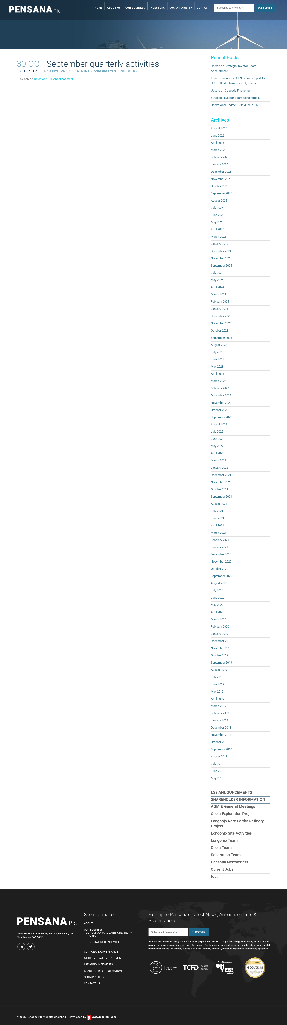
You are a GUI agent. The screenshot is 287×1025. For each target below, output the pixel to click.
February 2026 (220, 157)
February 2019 (220, 713)
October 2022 (219, 410)
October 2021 (219, 489)
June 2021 (217, 518)
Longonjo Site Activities (231, 833)
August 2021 (219, 504)
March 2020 (218, 619)
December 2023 (221, 316)
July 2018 (217, 763)
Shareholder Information (238, 799)
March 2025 (218, 236)
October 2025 (219, 186)
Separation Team (226, 855)
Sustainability (94, 977)
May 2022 (217, 446)
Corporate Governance (101, 951)
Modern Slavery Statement (103, 958)
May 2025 (217, 222)
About (88, 923)
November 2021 (221, 482)
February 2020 (220, 626)
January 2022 (219, 467)
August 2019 (219, 670)
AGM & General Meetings (233, 806)
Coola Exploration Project (233, 813)
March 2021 (218, 532)
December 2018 (221, 727)
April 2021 (217, 525)
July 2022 (217, 431)
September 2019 (221, 662)
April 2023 (217, 374)
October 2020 (219, 569)
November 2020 (221, 561)
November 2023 (221, 323)
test (214, 876)
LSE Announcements (231, 792)
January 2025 (219, 244)
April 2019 (217, 699)
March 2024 (218, 294)
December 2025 (221, 171)
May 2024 (217, 280)
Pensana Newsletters (229, 862)
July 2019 (217, 677)
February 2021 (220, 540)
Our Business (93, 929)
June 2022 (217, 439)
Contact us (92, 983)
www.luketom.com (104, 1016)
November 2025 (221, 179)
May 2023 (217, 366)
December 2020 (221, 554)
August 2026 (219, 128)
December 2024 (221, 251)
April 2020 (217, 612)
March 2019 (218, 706)
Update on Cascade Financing (230, 90)
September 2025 (221, 193)
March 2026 (218, 150)
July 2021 (217, 511)
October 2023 (219, 330)
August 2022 (219, 424)
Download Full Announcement (53, 79)
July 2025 (217, 208)
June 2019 (217, 684)
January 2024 (219, 309)
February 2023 (220, 388)
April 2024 (217, 287)
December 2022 (221, 395)
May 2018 (217, 778)
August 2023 (219, 345)
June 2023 (217, 359)
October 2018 (219, 742)
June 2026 (217, 135)
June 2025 (217, 215)
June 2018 (217, 771)
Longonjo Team (224, 840)
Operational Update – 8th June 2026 (234, 105)
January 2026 (219, 164)
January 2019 (219, 720)
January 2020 (219, 634)
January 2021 (219, 547)
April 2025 (217, 229)
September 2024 (221, 265)
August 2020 (219, 583)
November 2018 (221, 735)
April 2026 (217, 143)
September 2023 (221, 338)
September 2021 (221, 496)
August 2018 (219, 756)
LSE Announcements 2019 (107, 71)
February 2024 (220, 301)
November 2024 (221, 258)
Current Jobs (222, 869)
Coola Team (221, 847)
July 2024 (217, 273)
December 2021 (221, 475)
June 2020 (217, 597)
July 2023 (217, 352)
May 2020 (217, 605)
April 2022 (217, 453)
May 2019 (217, 691)
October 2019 (219, 655)
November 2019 (221, 648)
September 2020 (221, 576)
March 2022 (218, 460)
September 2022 (221, 417)
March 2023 (218, 381)
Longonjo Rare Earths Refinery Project (109, 934)
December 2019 (221, 641)
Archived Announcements (66, 71)
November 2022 (221, 402)
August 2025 (219, 200)
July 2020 (217, 590)
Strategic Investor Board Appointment (235, 98)
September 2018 (221, 749)
